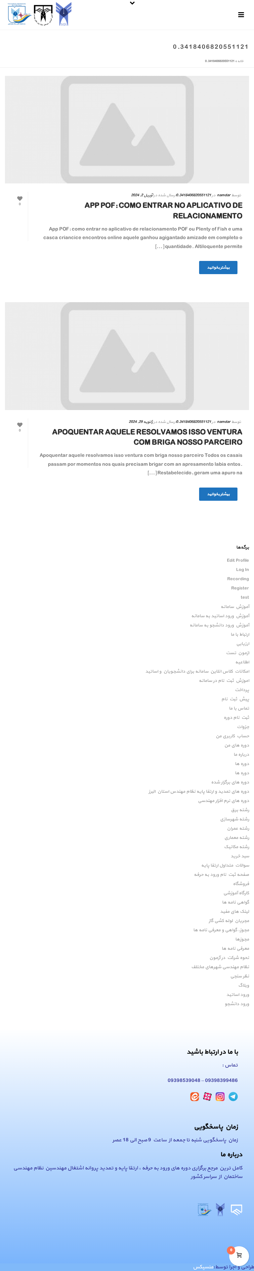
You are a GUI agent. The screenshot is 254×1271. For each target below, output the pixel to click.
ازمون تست (237, 653)
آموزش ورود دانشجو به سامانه (219, 625)
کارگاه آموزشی (236, 893)
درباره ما (241, 755)
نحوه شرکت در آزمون (229, 958)
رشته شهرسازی (234, 819)
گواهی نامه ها (235, 903)
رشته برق (240, 810)
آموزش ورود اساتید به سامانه (220, 616)
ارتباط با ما (240, 635)
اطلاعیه (242, 662)
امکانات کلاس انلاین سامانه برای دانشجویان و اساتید (197, 672)
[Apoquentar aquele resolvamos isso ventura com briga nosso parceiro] (127, 356)
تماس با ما (239, 709)
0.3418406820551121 (193, 195)
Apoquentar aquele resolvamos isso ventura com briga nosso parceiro (147, 438)
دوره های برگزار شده (230, 782)
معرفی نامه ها (235, 949)
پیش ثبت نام (235, 699)
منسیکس (203, 1267)
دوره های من (236, 745)
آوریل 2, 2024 (142, 195)
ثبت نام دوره (236, 718)
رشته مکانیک (236, 847)
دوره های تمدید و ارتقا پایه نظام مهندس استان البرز (198, 792)
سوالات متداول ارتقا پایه (225, 866)
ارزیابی (242, 644)
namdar (224, 195)
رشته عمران (238, 829)
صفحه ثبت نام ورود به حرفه (221, 875)
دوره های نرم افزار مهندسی (223, 801)
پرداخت (242, 690)
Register (240, 588)
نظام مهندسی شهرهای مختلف (220, 967)
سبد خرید (240, 856)
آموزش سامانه (235, 607)
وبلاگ (243, 986)
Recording (238, 579)
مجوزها (242, 939)
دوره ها (242, 764)
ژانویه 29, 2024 (141, 422)
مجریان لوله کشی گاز (229, 921)
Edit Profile (238, 561)
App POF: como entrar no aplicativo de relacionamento (163, 211)
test (245, 598)
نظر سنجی (239, 976)
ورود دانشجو (237, 1004)
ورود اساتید (237, 995)
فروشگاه (241, 884)
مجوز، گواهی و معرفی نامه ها (221, 930)
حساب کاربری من (232, 736)
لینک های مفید (234, 912)
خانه (240, 61)
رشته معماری (236, 838)
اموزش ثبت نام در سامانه (224, 681)
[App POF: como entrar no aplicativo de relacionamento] (127, 129)
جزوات (243, 727)
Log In (242, 570)
